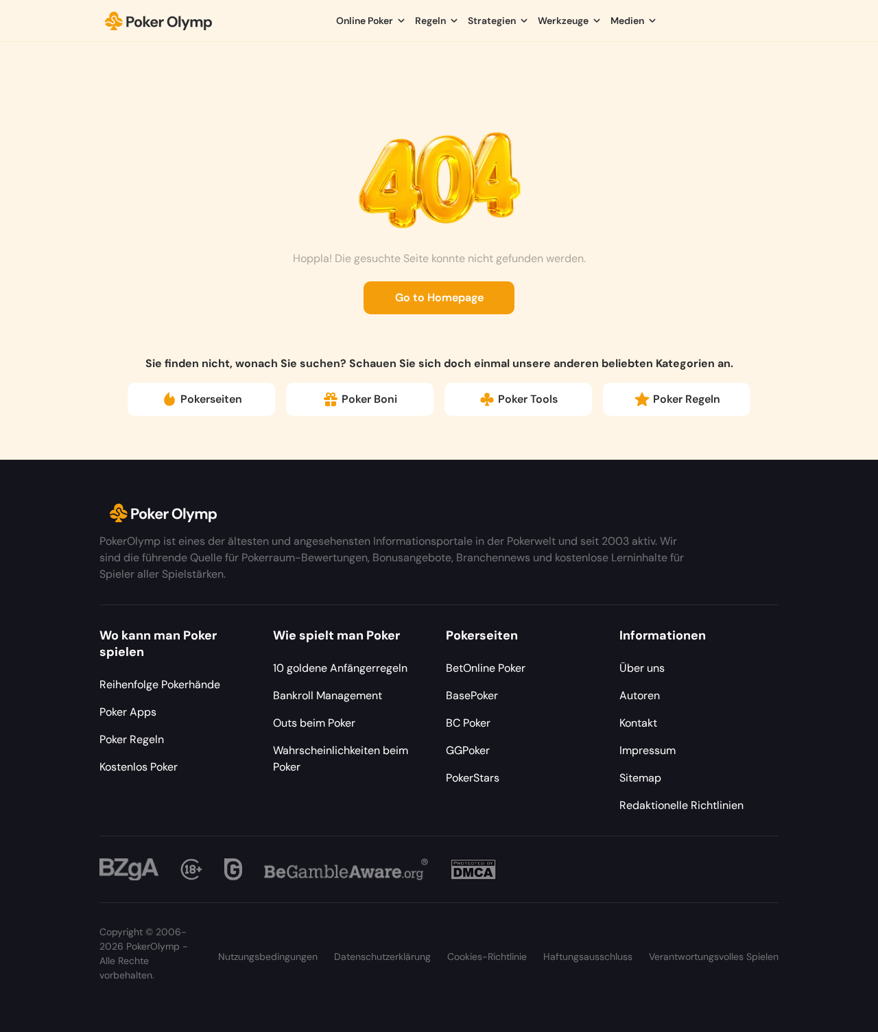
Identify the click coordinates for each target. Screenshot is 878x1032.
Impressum (647, 750)
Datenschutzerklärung (382, 956)
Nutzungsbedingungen (268, 956)
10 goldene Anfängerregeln (340, 668)
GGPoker (468, 750)
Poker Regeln (686, 399)
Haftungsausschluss (587, 956)
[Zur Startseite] (159, 20)
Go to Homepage (439, 297)
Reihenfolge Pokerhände (159, 684)
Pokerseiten (211, 399)
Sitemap (640, 778)
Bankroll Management (327, 695)
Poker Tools (528, 399)
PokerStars (472, 778)
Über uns (642, 668)
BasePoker (472, 695)
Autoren (639, 695)
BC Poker (468, 723)
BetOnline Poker (485, 668)
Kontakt (638, 723)
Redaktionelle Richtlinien (681, 805)
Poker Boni (369, 399)
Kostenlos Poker (138, 767)
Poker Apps (127, 712)
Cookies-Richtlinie (487, 956)
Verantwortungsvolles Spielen (714, 956)
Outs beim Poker (314, 723)
